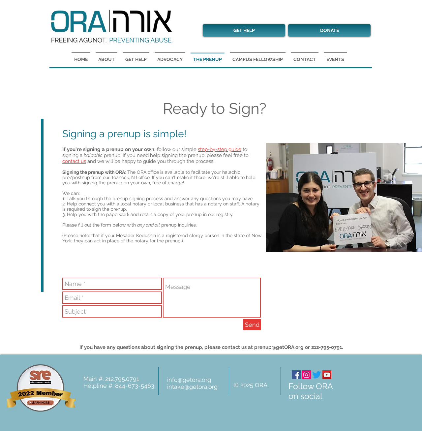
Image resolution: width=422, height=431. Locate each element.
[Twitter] (316, 374)
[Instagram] (306, 374)
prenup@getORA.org (279, 347)
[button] (335, 56)
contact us (74, 161)
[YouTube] (326, 374)
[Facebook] (296, 374)
